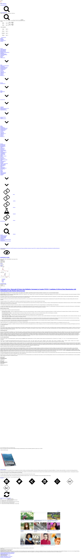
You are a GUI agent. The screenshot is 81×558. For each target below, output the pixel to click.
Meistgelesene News (3, 51)
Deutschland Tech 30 (3, 68)
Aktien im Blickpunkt (3, 49)
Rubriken (1, 48)
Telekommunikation (3, 173)
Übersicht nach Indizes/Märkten (4, 65)
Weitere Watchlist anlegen (3, 235)
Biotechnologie (2, 146)
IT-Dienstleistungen (3, 161)
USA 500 (1, 70)
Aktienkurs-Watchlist (3, 237)
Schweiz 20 (1, 73)
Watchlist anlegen (2, 240)
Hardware (1, 156)
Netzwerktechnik (2, 168)
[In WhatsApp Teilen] (57, 484)
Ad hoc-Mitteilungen (3, 3)
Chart (3, 281)
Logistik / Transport (3, 164)
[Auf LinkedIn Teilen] (44, 484)
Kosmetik (1, 162)
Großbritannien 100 (3, 72)
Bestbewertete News (3, 50)
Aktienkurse (2, 106)
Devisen (14, 220)
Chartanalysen (2, 55)
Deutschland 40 (2, 66)
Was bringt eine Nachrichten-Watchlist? (5, 239)
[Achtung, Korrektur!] (8, 468)
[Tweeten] (19, 484)
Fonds (14, 194)
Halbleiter (1, 155)
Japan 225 (1, 74)
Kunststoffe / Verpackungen (4, 163)
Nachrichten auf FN (3, 40)
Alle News (1, 41)
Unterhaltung (2, 174)
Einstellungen (2, 238)
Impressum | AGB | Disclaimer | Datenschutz (6, 556)
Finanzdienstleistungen (3, 152)
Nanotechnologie (2, 167)
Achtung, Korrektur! (3, 469)
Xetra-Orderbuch (7, 552)
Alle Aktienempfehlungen (3, 54)
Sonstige (1, 265)
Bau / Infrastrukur (2, 145)
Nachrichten (2, 39)
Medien (1, 90)
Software (1, 263)
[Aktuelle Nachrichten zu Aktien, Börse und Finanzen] (3, 5)
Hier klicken (2, 477)
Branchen (1, 82)
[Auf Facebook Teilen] (6, 484)
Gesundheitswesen (2, 153)
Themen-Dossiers (2, 57)
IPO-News (1, 56)
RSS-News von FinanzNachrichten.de (5, 557)
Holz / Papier (2, 157)
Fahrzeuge (1, 151)
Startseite (1, 38)
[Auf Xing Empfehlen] (32, 484)
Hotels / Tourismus (2, 158)
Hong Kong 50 (2, 75)
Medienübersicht (2, 91)
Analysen (3, 279)
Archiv (1, 92)
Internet (1, 160)
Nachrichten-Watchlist (3, 236)
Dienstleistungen (2, 148)
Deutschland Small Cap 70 (3, 67)
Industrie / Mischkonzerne (3, 159)
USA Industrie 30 (2, 69)
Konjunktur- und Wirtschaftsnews (4, 52)
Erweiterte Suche (3, 37)
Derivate (14, 207)
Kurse (3, 280)
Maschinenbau (2, 165)
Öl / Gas (1, 169)
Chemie (1, 147)
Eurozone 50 (2, 71)
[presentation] (2, 282)
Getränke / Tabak (2, 154)
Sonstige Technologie (3, 172)
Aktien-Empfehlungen (9, 553)
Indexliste (1, 126)
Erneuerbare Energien (3, 150)
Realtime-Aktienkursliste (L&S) (4, 108)
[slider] (1, 286)
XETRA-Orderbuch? (3, 118)
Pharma (1, 170)
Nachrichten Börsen (3, 553)
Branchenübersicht (2, 83)
